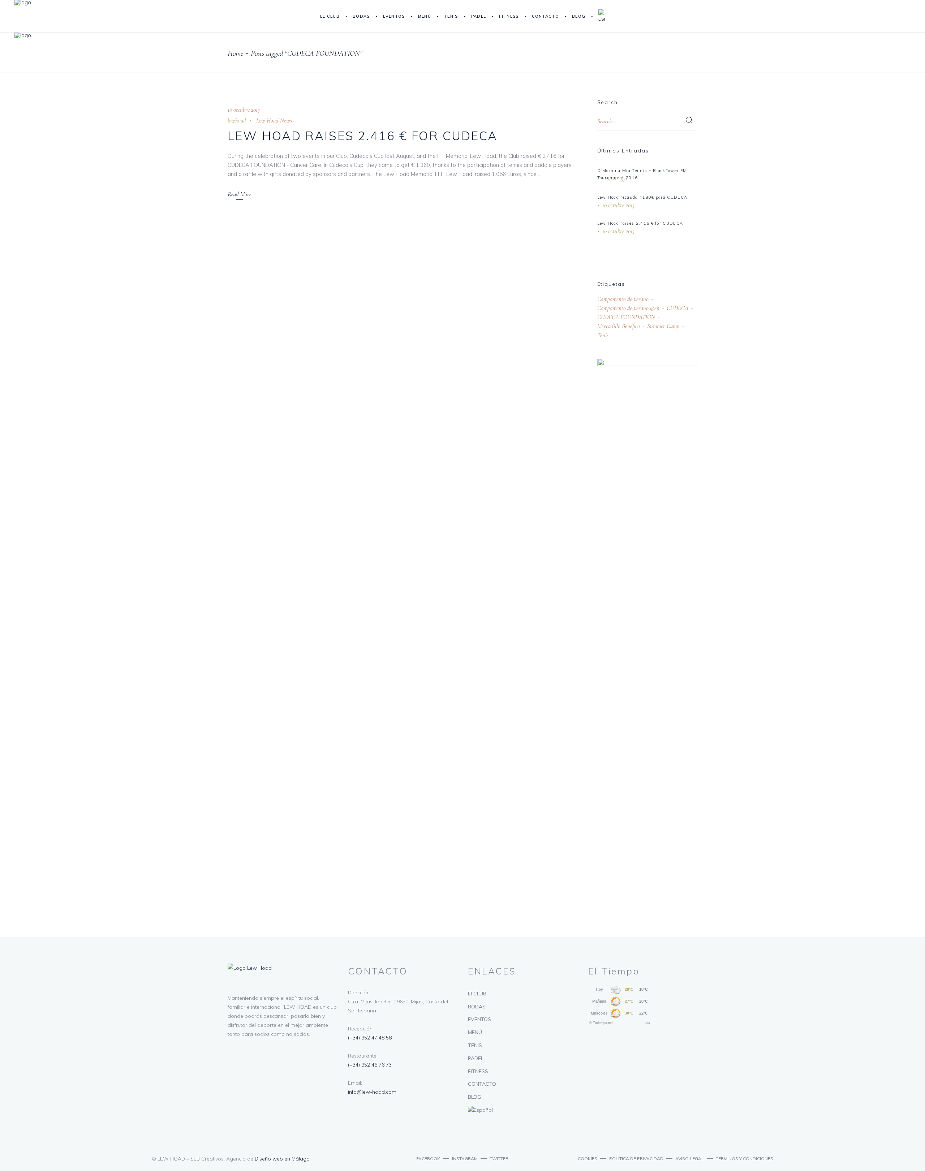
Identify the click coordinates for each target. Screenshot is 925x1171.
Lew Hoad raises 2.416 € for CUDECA (363, 135)
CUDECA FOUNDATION (626, 317)
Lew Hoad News (274, 120)
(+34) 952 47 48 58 (370, 1037)
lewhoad (237, 120)
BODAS (477, 1006)
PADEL (475, 1058)
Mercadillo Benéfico (618, 326)
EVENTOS (479, 1019)
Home (235, 53)
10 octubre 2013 (244, 109)
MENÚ (475, 1032)
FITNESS (478, 1071)
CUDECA (677, 308)
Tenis (602, 335)
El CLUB (477, 993)
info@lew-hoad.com (372, 1092)
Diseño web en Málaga (282, 1158)
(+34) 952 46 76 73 (370, 1065)
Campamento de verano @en (628, 308)
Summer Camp (663, 326)
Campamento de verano (623, 299)
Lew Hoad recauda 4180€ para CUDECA (642, 197)
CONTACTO (482, 1084)
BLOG (474, 1097)
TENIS (475, 1045)
